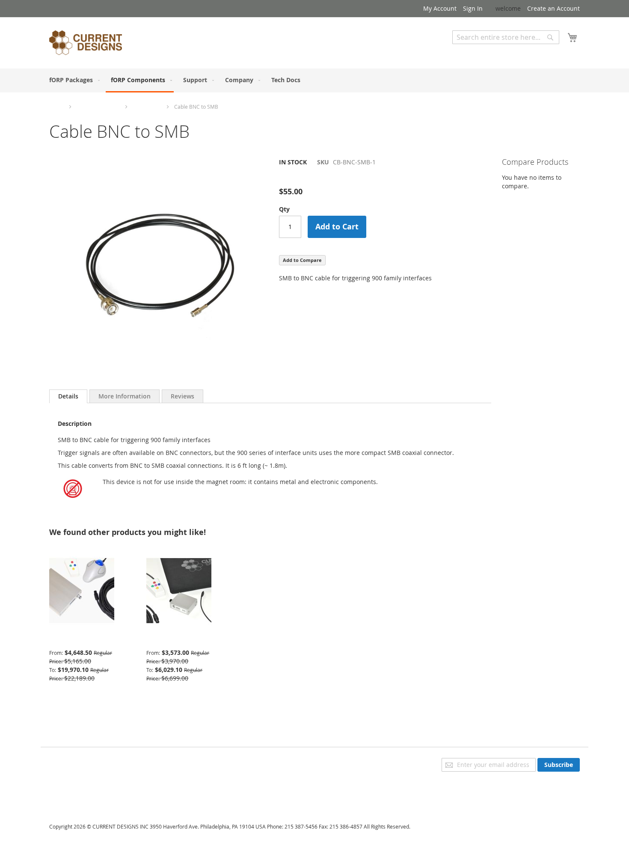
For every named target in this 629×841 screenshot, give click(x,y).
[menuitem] (72, 79)
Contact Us (64, 798)
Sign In (473, 8)
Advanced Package (75, 640)
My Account (440, 8)
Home (56, 106)
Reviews (182, 396)
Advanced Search (477, 50)
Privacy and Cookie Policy (85, 762)
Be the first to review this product (327, 176)
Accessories (147, 106)
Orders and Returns (78, 786)
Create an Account (553, 8)
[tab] (68, 396)
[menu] (314, 80)
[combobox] (505, 37)
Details (68, 396)
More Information (124, 396)
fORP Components (98, 106)
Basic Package (166, 640)
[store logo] (85, 44)
